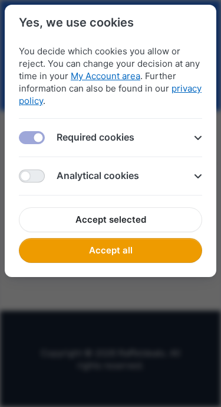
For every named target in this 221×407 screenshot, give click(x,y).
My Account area (105, 76)
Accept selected (110, 219)
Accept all (111, 250)
